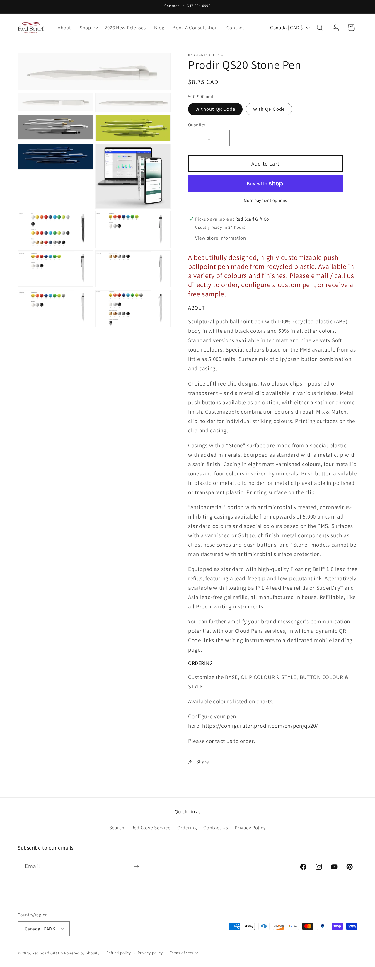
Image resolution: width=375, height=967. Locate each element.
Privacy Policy (250, 827)
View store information (220, 238)
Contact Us (215, 827)
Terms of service (184, 952)
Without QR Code (215, 109)
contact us (219, 741)
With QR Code (269, 109)
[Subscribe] (136, 866)
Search (117, 827)
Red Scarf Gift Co (47, 953)
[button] (87, 28)
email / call (328, 275)
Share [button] (202, 761)
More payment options (265, 200)
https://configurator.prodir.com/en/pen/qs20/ (260, 725)
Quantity (196, 124)
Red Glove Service (151, 827)
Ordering (187, 827)
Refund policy (118, 952)
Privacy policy (150, 952)
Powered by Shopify (82, 953)
